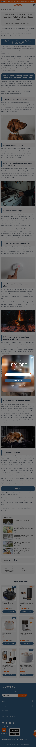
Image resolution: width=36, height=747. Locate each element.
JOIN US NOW (18, 380)
